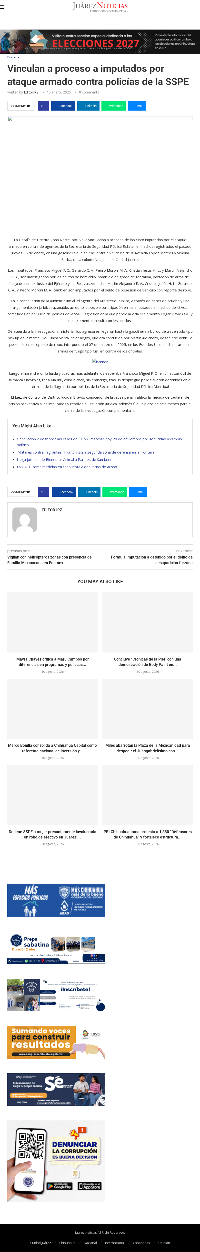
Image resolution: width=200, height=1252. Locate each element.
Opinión (164, 1243)
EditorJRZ (31, 92)
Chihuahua (67, 1243)
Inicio (11, 48)
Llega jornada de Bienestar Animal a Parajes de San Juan (64, 459)
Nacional (90, 1243)
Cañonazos (141, 1243)
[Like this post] (45, 106)
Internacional (115, 1243)
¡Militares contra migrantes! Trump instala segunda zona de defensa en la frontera (85, 452)
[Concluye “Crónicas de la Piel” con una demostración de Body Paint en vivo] (147, 622)
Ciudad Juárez (40, 1243)
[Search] (197, 7)
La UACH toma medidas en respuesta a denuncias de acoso (67, 466)
